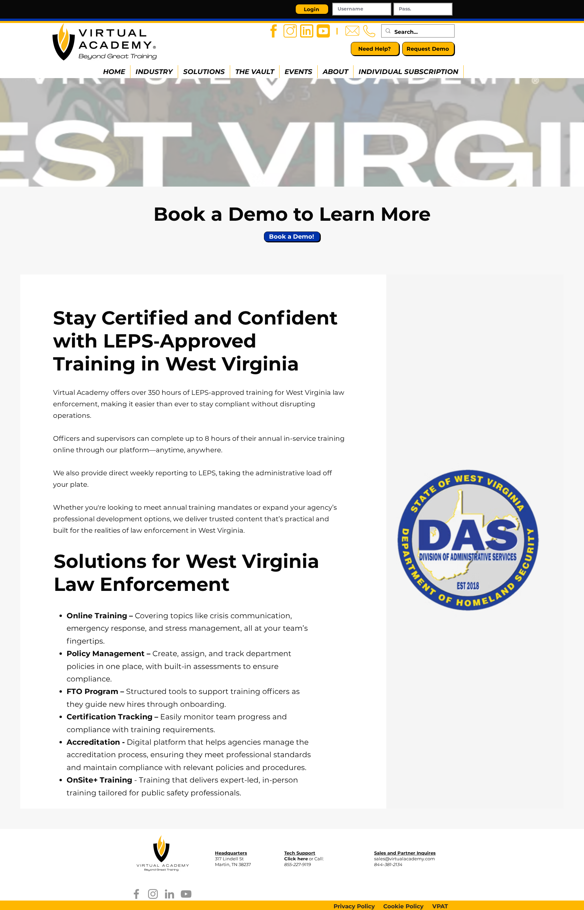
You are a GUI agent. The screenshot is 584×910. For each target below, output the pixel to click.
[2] (290, 31)
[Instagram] (153, 894)
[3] (306, 31)
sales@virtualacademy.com (404, 858)
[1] (273, 31)
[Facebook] (136, 894)
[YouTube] (186, 894)
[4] (323, 31)
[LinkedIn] (169, 894)
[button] (154, 71)
